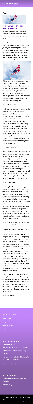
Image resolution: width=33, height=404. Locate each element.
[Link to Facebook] (29, 401)
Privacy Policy (7, 385)
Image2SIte (5, 399)
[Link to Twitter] (23, 401)
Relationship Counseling (14, 36)
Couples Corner (7, 318)
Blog (4, 329)
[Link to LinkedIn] (26, 401)
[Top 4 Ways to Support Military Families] (14, 19)
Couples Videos (7, 326)
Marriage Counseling (15, 33)
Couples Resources (9, 322)
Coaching (18, 31)
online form (14, 295)
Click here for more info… (11, 359)
